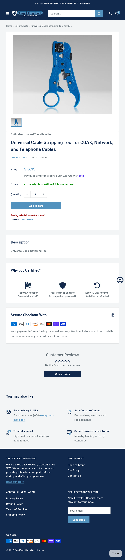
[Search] (99, 13)
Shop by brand (76, 465)
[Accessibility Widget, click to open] (120, 280)
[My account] (110, 13)
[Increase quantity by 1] (43, 194)
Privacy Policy (14, 498)
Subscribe (78, 519)
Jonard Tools (19, 157)
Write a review (62, 373)
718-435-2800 (26, 219)
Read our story (15, 481)
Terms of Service (16, 509)
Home (9, 25)
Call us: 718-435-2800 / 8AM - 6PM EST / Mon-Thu (62, 3)
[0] (116, 13)
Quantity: (16, 194)
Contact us (74, 475)
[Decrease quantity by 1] (27, 194)
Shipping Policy (15, 514)
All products (21, 25)
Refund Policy (14, 503)
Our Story (73, 470)
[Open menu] (7, 13)
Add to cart (36, 205)
